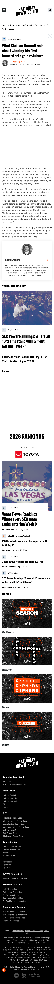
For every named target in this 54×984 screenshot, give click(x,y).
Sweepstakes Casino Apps (14, 918)
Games (5, 371)
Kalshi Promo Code (10, 889)
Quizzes (5, 744)
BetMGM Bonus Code (12, 847)
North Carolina (9, 856)
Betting (6, 807)
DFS (4, 804)
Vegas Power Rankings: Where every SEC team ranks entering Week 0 (20, 519)
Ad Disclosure (8, 29)
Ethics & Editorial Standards (14, 784)
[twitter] (47, 259)
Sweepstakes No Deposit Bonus (16, 915)
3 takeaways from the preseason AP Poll (22, 562)
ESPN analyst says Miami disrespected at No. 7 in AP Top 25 (26, 543)
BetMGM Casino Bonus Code (15, 878)
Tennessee (7, 862)
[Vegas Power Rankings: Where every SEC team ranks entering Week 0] (27, 486)
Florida (6, 859)
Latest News (9, 790)
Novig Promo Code (11, 895)
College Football (9, 795)
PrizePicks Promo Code (12, 818)
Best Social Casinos (11, 921)
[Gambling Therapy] (34, 975)
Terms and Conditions (34, 931)
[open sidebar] (4, 10)
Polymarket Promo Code (13, 892)
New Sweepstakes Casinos (14, 912)
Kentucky (7, 865)
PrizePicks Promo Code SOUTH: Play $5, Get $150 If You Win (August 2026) (24, 359)
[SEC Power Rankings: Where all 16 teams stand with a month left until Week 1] (27, 308)
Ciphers (5, 707)
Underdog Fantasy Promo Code (16, 827)
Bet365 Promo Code (11, 850)
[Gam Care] (24, 975)
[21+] (16, 975)
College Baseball (10, 801)
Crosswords (7, 669)
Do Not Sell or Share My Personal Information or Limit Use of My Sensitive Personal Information (27, 968)
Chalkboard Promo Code (13, 836)
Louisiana (7, 868)
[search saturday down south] (50, 10)
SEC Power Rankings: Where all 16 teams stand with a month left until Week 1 (26, 341)
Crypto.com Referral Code (13, 898)
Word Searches (8, 632)
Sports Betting (10, 842)
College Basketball (10, 798)
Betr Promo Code (10, 833)
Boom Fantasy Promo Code (14, 824)
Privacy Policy (18, 931)
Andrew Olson (8, 530)
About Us (7, 781)
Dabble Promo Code (11, 830)
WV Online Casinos (12, 873)
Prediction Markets (12, 884)
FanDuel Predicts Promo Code (15, 901)
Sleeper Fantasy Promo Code (15, 821)
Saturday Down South (13, 777)
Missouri (6, 853)
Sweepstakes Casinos (14, 907)
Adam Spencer (19, 62)
